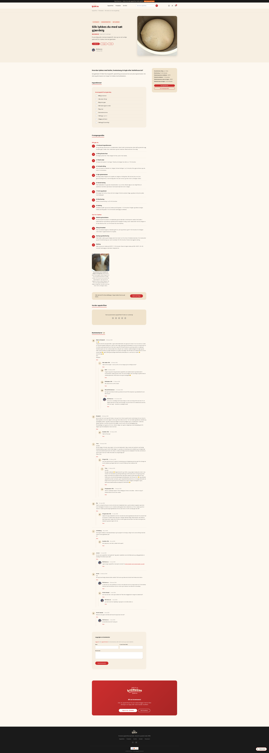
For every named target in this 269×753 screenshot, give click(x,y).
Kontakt (141, 739)
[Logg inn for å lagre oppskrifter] (169, 5)
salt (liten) (102, 119)
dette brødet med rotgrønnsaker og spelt (134, 564)
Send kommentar (102, 663)
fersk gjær (102, 102)
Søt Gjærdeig (116, 22)
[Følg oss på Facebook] (133, 742)
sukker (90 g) (102, 99)
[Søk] (157, 5)
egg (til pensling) (103, 122)
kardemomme (103, 112)
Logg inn (97, 641)
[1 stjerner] (113, 318)
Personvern (147, 739)
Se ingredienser (164, 85)
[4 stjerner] (122, 318)
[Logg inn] (172, 5)
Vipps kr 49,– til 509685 (128, 710)
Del (111, 43)
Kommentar (97, 650)
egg (102, 116)
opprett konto (105, 641)
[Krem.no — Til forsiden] (95, 5)
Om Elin (125, 5)
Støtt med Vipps (136, 296)
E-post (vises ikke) (124, 644)
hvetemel (102, 95)
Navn (96, 644)
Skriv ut (96, 43)
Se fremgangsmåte (164, 88)
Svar (97, 359)
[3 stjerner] (119, 318)
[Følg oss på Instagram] (136, 742)
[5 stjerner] (125, 318)
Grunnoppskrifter (105, 22)
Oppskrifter (110, 5)
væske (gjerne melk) (104, 105)
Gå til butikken (144, 710)
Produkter (118, 5)
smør (100, 109)
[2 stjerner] (116, 318)
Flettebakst (101, 10)
